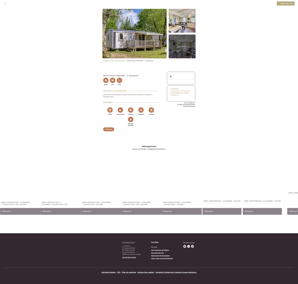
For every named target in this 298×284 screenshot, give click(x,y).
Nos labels (155, 242)
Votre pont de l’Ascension (160, 256)
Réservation (285, 3)
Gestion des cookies (146, 272)
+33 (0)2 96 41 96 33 (129, 257)
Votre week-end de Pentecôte (162, 258)
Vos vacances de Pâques (160, 250)
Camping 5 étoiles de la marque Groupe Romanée (176, 272)
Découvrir (6, 211)
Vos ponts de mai (157, 253)
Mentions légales (109, 272)
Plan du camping (129, 272)
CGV (118, 272)
